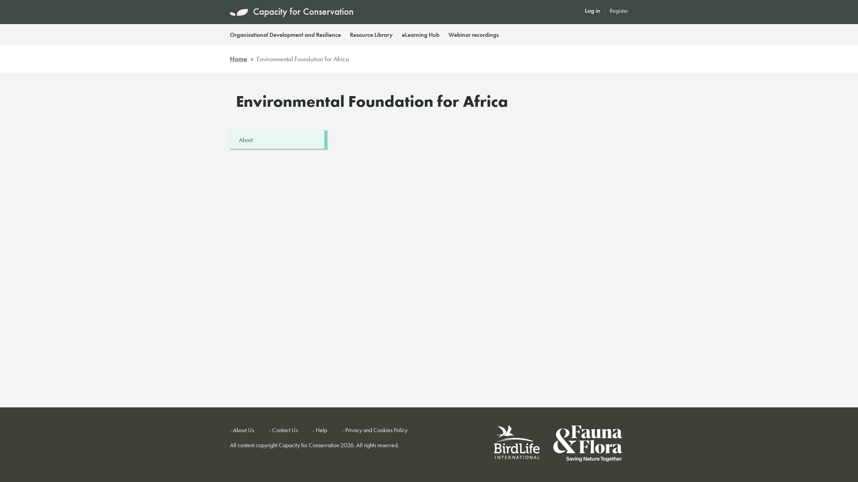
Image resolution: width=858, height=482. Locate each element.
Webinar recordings (473, 34)
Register (619, 10)
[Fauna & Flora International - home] (587, 444)
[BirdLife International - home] (517, 444)
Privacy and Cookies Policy (376, 430)
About (246, 140)
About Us (243, 430)
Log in (592, 10)
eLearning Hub (420, 34)
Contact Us (285, 430)
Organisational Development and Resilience (285, 34)
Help (321, 430)
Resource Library (371, 34)
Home (238, 59)
